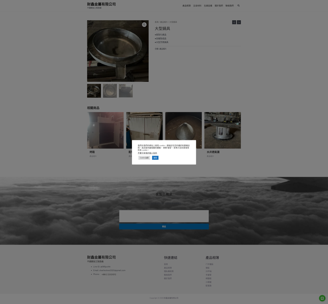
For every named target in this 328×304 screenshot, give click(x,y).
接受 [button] (155, 158)
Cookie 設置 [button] (144, 158)
